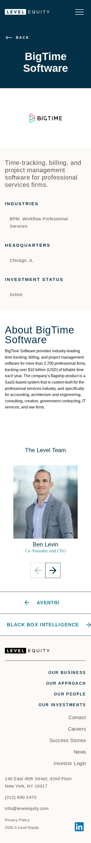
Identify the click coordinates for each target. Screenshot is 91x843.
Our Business (67, 673)
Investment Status (34, 279)
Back (22, 37)
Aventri (48, 602)
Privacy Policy (17, 820)
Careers (77, 729)
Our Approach (66, 683)
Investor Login (70, 763)
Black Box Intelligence (43, 624)
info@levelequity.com (27, 808)
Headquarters (27, 245)
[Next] (52, 570)
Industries (22, 203)
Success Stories (68, 740)
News (80, 752)
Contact (77, 717)
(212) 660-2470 (20, 797)
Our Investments (62, 705)
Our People (70, 694)
